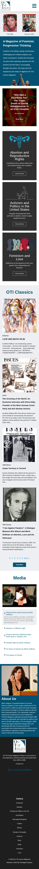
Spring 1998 (32, 34)
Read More (19, 119)
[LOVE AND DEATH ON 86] (19, 316)
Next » (27, 558)
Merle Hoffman (6, 703)
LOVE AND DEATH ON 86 (13, 339)
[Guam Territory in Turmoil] (19, 445)
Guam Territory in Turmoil (14, 468)
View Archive (19, 173)
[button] (2, 24)
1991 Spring (6, 524)
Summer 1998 (13, 34)
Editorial (5, 336)
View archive (19, 224)
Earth (4, 395)
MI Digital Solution (26, 862)
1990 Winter (6, 465)
